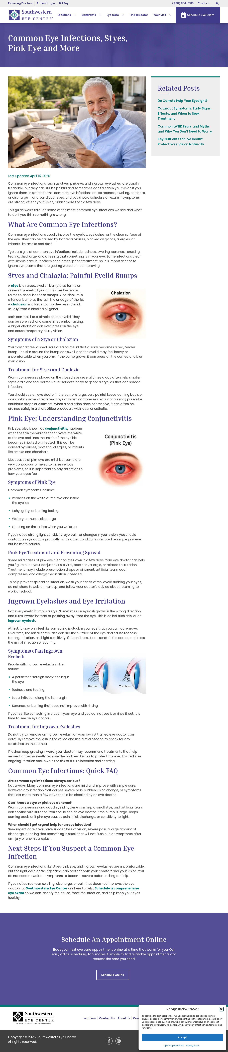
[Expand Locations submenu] (73, 15)
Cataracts (89, 15)
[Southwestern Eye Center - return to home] (34, 1018)
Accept (182, 1037)
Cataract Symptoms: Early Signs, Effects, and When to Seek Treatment (184, 113)
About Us (124, 1018)
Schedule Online (112, 974)
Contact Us (107, 1018)
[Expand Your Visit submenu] (169, 15)
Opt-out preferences (174, 1045)
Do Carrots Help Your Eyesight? (183, 100)
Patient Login (46, 3)
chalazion (19, 304)
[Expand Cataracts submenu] (98, 15)
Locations (64, 15)
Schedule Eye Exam (200, 15)
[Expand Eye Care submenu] (121, 15)
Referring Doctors (20, 3)
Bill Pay (64, 3)
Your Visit (159, 15)
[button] (221, 1009)
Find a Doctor (139, 15)
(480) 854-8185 (183, 3)
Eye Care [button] (113, 15)
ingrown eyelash (21, 620)
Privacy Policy (192, 1045)
